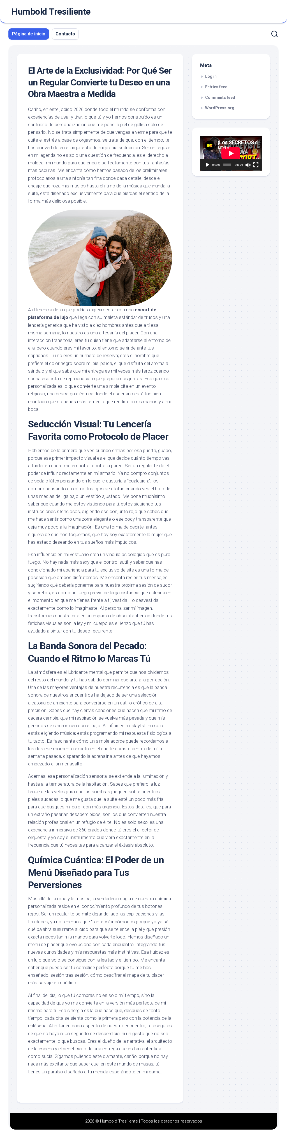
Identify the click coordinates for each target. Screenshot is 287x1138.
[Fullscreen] (256, 165)
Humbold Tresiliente (51, 11)
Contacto (65, 34)
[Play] (207, 165)
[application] (231, 153)
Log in (211, 76)
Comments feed (220, 97)
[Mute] (248, 165)
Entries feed (216, 87)
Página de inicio (28, 34)
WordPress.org (219, 108)
